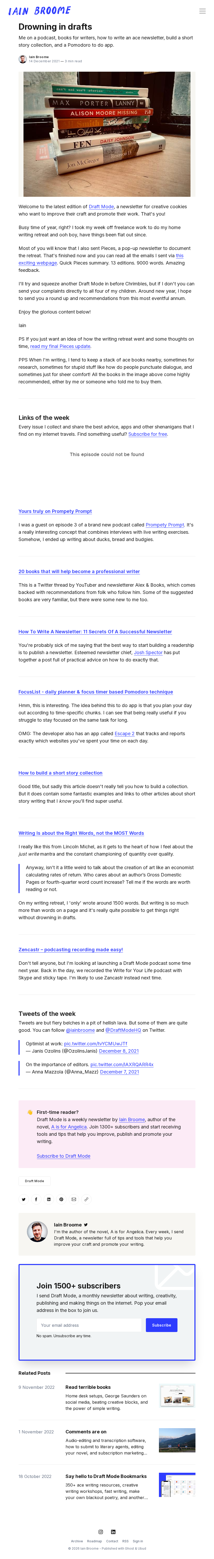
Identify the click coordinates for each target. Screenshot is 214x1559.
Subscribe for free (147, 434)
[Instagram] (101, 1532)
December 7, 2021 (119, 1072)
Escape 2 (125, 733)
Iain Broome (39, 57)
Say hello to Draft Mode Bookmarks (106, 1476)
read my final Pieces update (60, 346)
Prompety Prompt (165, 524)
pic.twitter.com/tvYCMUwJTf (95, 1043)
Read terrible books (88, 1387)
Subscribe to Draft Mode (63, 1156)
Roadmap (94, 1541)
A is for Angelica (69, 1127)
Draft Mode (101, 206)
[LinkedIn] (113, 1532)
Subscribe (161, 1325)
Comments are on (86, 1431)
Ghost (129, 1548)
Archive (77, 1541)
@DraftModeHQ (123, 1030)
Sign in (138, 1541)
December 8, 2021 (119, 1051)
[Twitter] (86, 1224)
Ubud (142, 1548)
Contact (112, 1541)
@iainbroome (80, 1030)
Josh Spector (148, 652)
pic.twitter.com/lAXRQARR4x (122, 1064)
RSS (125, 1541)
